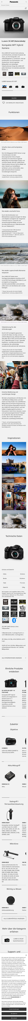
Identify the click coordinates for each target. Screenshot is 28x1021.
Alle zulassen (14, 1018)
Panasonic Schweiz (5, 5)
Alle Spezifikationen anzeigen (12, 658)
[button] (10, 86)
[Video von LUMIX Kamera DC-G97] (4, 86)
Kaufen (14, 98)
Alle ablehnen (14, 1013)
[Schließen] (26, 955)
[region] (14, 987)
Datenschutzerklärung (7, 998)
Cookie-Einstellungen (14, 1009)
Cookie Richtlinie (15, 997)
